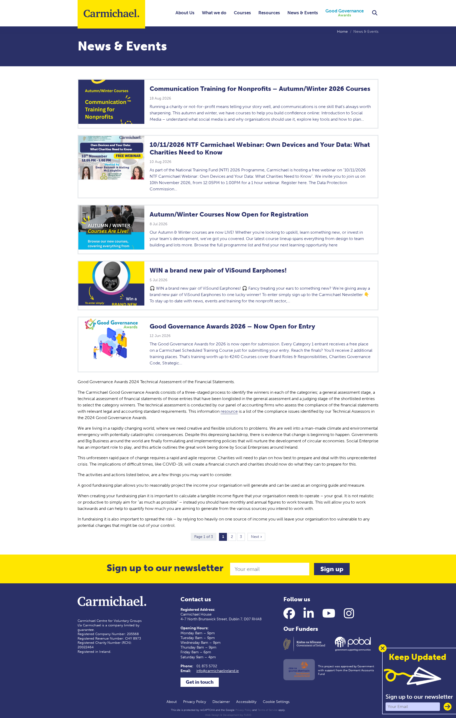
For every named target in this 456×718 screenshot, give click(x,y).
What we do (214, 12)
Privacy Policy (194, 702)
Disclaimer (221, 702)
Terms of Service (268, 710)
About (172, 702)
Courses (242, 12)
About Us (184, 12)
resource (229, 411)
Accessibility (246, 702)
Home (342, 31)
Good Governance (344, 13)
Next (255, 536)
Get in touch (199, 682)
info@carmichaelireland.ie (217, 671)
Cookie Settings (276, 702)
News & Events (302, 12)
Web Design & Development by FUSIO (228, 715)
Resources (269, 12)
